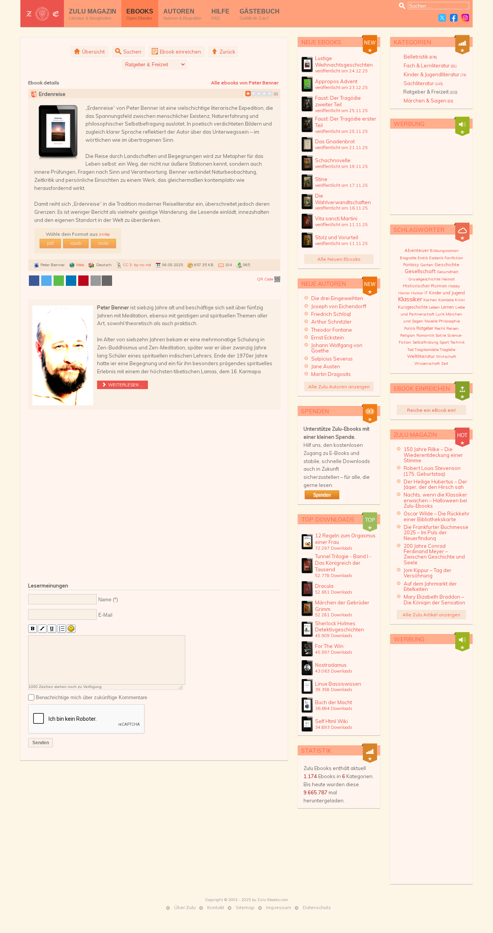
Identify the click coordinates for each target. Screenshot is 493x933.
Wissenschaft (427, 363)
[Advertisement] (154, 494)
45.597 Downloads (333, 652)
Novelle (431, 321)
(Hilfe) (104, 234)
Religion (407, 335)
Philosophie (449, 321)
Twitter (442, 17)
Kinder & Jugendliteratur (435, 74)
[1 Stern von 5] (248, 93)
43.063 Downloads (333, 671)
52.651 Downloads (333, 592)
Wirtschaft (446, 356)
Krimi (460, 299)
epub (75, 243)
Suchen (131, 52)
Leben (434, 307)
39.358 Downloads (333, 689)
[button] (34, 280)
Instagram (465, 17)
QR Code (265, 279)
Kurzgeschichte (413, 307)
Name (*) (108, 599)
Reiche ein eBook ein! (431, 410)
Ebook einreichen (180, 52)
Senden (40, 742)
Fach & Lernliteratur (430, 65)
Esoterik (436, 257)
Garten (426, 264)
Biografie (408, 257)
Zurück (226, 52)
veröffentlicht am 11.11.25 (341, 224)
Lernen (447, 307)
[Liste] (61, 628)
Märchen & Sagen (428, 100)
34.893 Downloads (333, 727)
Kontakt (215, 907)
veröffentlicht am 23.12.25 (341, 87)
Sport (444, 342)
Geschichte (446, 264)
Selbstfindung (425, 342)
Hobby (454, 286)
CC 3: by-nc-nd (137, 264)
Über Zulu (185, 907)
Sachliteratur (423, 83)
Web (80, 264)
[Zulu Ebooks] (42, 13)
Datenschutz (317, 907)
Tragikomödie (427, 349)
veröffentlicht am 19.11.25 (341, 166)
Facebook (453, 17)
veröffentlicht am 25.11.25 (341, 110)
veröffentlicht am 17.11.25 (341, 185)
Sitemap (245, 907)
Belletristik (420, 57)
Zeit (444, 363)
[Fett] (32, 628)
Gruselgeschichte (424, 279)
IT (426, 292)
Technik (457, 342)
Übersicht (93, 52)
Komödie (446, 299)
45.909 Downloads (333, 635)
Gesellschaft (420, 271)
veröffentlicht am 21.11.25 (341, 147)
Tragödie (447, 349)
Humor (417, 292)
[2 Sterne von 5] (250, 93)
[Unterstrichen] (51, 628)
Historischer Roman (425, 286)
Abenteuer (416, 250)
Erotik (423, 257)
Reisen (452, 328)
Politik (409, 328)
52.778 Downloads (333, 575)
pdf (50, 243)
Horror (404, 292)
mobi (103, 243)
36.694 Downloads (333, 708)
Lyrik (440, 314)
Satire (440, 335)
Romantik (425, 335)
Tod (410, 349)
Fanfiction (453, 257)
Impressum (278, 907)
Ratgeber (424, 328)
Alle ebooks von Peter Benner (244, 83)
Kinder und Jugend (447, 292)
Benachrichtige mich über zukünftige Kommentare (91, 697)
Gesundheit (447, 271)
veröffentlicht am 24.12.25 (341, 71)
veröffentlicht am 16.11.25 (341, 208)
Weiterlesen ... (125, 385)
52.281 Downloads (333, 615)
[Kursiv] (42, 628)
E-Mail (105, 615)
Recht (439, 328)
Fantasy (411, 264)
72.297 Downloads (333, 548)
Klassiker (410, 299)
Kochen (430, 299)
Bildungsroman (444, 250)
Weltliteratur (421, 356)
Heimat (448, 279)
